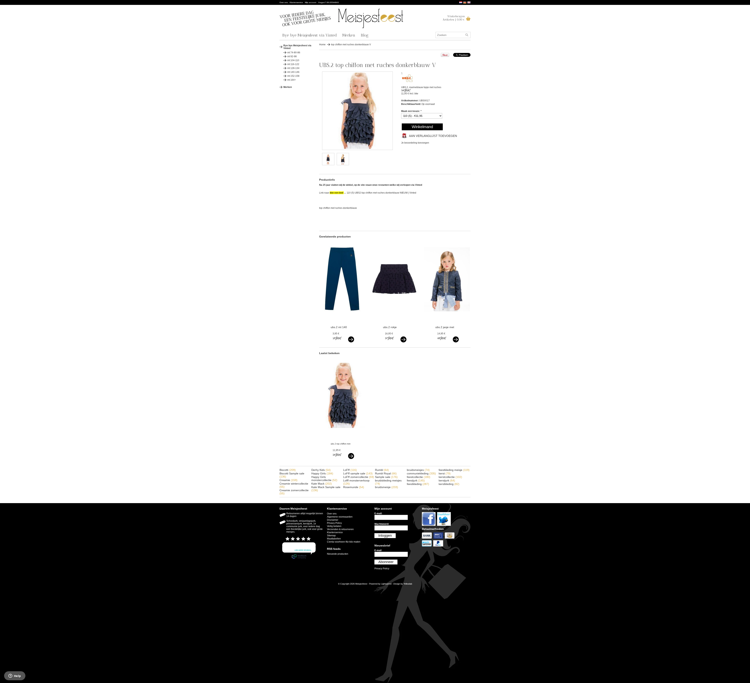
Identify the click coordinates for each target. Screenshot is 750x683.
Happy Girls (322, 473)
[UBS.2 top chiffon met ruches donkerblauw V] (357, 149)
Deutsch (464, 2)
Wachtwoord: (381, 524)
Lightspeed (386, 584)
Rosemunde (353, 487)
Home (322, 44)
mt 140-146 (293, 72)
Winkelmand (422, 127)
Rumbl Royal (386, 473)
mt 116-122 (293, 64)
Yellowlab (408, 584)
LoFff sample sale (358, 473)
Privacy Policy (334, 523)
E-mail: (378, 513)
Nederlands (460, 2)
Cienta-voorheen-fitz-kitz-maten (343, 541)
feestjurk (416, 480)
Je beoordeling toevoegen (415, 142)
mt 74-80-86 (293, 52)
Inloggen (385, 535)
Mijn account (310, 2)
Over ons (283, 2)
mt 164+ (291, 80)
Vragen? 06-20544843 (328, 2)
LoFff (350, 469)
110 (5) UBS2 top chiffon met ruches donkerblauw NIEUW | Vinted (381, 192)
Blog (364, 35)
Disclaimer (332, 520)
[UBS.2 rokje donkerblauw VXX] (395, 316)
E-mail (377, 550)
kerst (445, 473)
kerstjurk (447, 480)
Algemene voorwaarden (340, 516)
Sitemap (331, 535)
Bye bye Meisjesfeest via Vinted (309, 35)
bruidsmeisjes (418, 469)
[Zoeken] (466, 35)
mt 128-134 (293, 68)
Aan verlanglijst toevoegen (433, 135)
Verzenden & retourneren (340, 529)
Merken (348, 35)
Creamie (288, 480)
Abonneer (386, 562)
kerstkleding (449, 484)
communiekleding (421, 473)
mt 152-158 (293, 76)
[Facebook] (429, 526)
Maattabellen (334, 538)
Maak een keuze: (411, 111)
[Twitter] (444, 526)
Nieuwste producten (337, 554)
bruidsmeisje (386, 487)
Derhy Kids (321, 469)
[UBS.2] (407, 81)
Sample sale (386, 477)
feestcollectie (418, 477)
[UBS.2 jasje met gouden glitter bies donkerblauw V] (447, 316)
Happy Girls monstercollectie (324, 478)
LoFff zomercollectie (358, 477)
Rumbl (382, 469)
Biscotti (287, 469)
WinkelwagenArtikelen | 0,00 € (454, 18)
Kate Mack (321, 483)
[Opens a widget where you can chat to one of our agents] (14, 676)
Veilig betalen (334, 526)
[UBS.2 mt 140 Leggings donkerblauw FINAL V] (342, 316)
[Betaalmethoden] (427, 538)
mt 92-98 (292, 56)
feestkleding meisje (454, 469)
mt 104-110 (293, 60)
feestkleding (418, 484)
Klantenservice (296, 2)
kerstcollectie (450, 477)
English (469, 2)
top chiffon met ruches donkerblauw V (351, 44)
